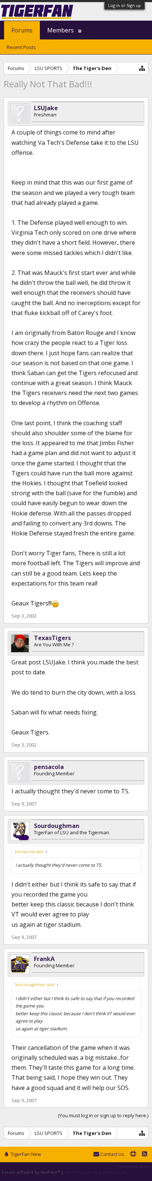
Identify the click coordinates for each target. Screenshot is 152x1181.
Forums (21, 30)
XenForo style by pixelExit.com (95, 1172)
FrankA (44, 958)
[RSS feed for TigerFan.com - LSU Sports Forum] (144, 1154)
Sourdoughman (56, 825)
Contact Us (111, 1154)
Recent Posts (21, 47)
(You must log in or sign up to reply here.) (103, 1115)
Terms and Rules (133, 1166)
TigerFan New (25, 1154)
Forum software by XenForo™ (31, 1172)
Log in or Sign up (124, 5)
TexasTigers (52, 638)
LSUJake (46, 108)
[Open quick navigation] (142, 67)
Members (60, 30)
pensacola (49, 767)
